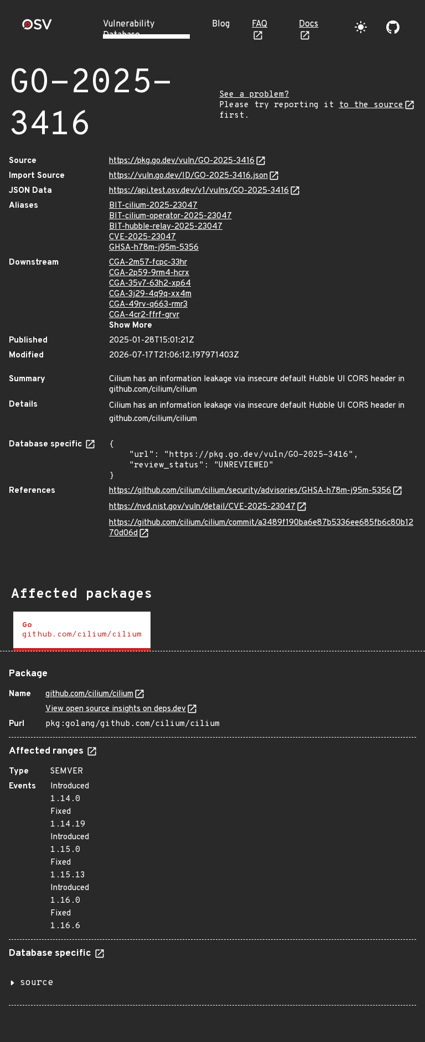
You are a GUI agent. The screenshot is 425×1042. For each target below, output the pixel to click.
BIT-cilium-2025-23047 (153, 206)
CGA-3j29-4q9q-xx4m (150, 294)
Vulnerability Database (128, 30)
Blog (221, 24)
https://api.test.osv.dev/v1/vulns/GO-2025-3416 (199, 191)
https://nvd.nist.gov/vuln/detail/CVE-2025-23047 (202, 507)
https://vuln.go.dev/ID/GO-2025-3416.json (188, 176)
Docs (308, 24)
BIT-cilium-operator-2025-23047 (170, 216)
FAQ (259, 24)
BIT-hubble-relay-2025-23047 (165, 227)
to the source (371, 105)
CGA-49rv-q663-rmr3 (148, 304)
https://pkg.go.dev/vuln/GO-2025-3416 (182, 161)
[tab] (82, 631)
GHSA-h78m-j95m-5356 (154, 248)
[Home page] (37, 28)
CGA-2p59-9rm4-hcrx (149, 273)
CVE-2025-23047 (142, 237)
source (36, 982)
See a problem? (254, 95)
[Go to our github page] (393, 27)
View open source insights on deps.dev (115, 709)
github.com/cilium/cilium (89, 694)
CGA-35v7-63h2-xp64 (150, 283)
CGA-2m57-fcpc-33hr (148, 262)
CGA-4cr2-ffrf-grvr (144, 315)
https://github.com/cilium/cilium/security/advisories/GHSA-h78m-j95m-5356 (250, 491)
